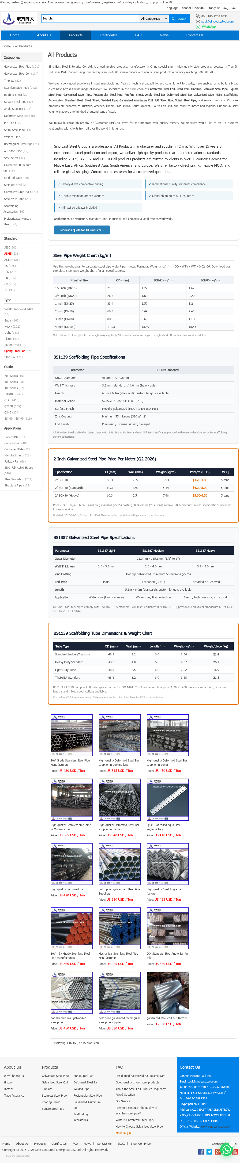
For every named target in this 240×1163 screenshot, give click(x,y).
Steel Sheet (14, 158)
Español (185, 8)
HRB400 (9, 394)
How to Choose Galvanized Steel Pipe (139, 1126)
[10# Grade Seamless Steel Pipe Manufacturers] (72, 755)
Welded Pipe (15, 136)
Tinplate (12, 80)
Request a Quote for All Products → (82, 230)
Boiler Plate (11, 437)
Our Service (123, 1101)
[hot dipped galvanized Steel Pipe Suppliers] (120, 884)
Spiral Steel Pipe (17, 129)
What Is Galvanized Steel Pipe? (135, 1119)
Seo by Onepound (18, 1155)
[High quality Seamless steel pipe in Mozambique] (72, 819)
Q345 (7, 412)
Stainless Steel (16, 184)
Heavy (8, 326)
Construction (12, 443)
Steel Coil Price (49, 44)
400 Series (11, 388)
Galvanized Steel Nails (21, 191)
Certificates (109, 35)
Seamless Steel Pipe (20, 87)
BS (6, 265)
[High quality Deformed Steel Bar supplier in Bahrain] (120, 819)
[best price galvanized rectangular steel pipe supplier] (120, 1012)
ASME (7, 253)
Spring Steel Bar (14, 350)
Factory (8, 1088)
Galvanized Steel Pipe (21, 66)
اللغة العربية (230, 8)
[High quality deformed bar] (72, 884)
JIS (6, 290)
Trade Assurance (14, 1095)
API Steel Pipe (16, 151)
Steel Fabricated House (18, 467)
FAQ (138, 35)
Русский (199, 8)
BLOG (15, 44)
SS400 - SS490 (14, 418)
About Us (44, 35)
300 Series (11, 381)
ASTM (7, 259)
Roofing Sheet (16, 94)
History (8, 1082)
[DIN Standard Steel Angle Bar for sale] (168, 948)
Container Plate (13, 449)
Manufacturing (13, 455)
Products (76, 35)
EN (6, 277)
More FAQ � (123, 1133)
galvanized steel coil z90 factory (167, 1018)
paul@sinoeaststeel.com (217, 21)
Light (7, 332)
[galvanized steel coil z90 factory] (168, 1012)
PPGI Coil (13, 122)
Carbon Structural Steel (19, 308)
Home (14, 35)
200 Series (11, 375)
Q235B (8, 406)
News (164, 35)
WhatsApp (208, 26)
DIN (6, 271)
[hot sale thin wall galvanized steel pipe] (72, 1012)
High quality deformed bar (67, 889)
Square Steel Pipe (18, 101)
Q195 (7, 400)
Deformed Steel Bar (19, 115)
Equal (7, 320)
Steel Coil (10, 357)
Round (8, 344)
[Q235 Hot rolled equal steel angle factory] (168, 819)
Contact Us (195, 35)
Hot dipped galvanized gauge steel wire (140, 1075)
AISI (7, 247)
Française (213, 8)
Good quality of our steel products (137, 1082)
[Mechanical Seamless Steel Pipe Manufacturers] (120, 948)
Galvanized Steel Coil (21, 73)
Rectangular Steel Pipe (21, 143)
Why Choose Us (14, 1075)
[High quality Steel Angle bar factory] (168, 884)
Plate (7, 338)
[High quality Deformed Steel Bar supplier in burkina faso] (120, 755)
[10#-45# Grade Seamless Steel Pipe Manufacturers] (72, 948)
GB (6, 284)
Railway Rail (11, 461)
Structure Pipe (13, 485)
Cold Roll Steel (16, 177)
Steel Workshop (14, 479)
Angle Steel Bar (17, 108)
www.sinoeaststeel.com (215, 1126)
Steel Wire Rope (17, 198)
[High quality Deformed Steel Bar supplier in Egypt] (168, 755)
